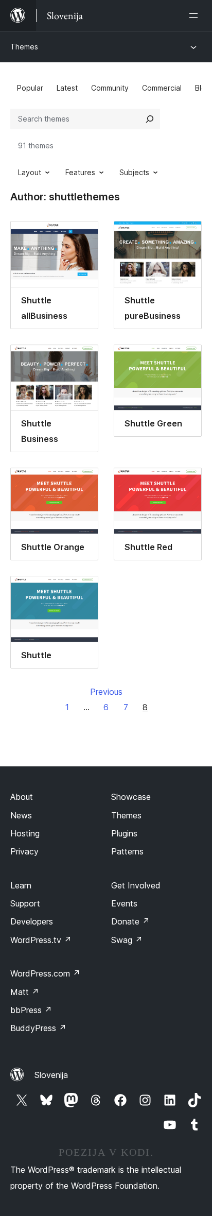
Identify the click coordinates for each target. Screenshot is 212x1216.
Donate (130, 921)
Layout (29, 172)
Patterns (127, 851)
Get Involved (136, 885)
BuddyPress (38, 1028)
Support (25, 903)
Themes (24, 46)
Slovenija (51, 1075)
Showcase (131, 797)
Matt (24, 992)
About (21, 797)
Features (80, 172)
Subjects (134, 172)
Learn (20, 885)
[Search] (149, 119)
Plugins (124, 833)
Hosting (25, 833)
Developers (31, 921)
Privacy (24, 851)
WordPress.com (45, 973)
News (21, 815)
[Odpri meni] (195, 15)
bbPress (31, 1010)
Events (124, 903)
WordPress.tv (41, 940)
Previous (106, 692)
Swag (127, 940)
